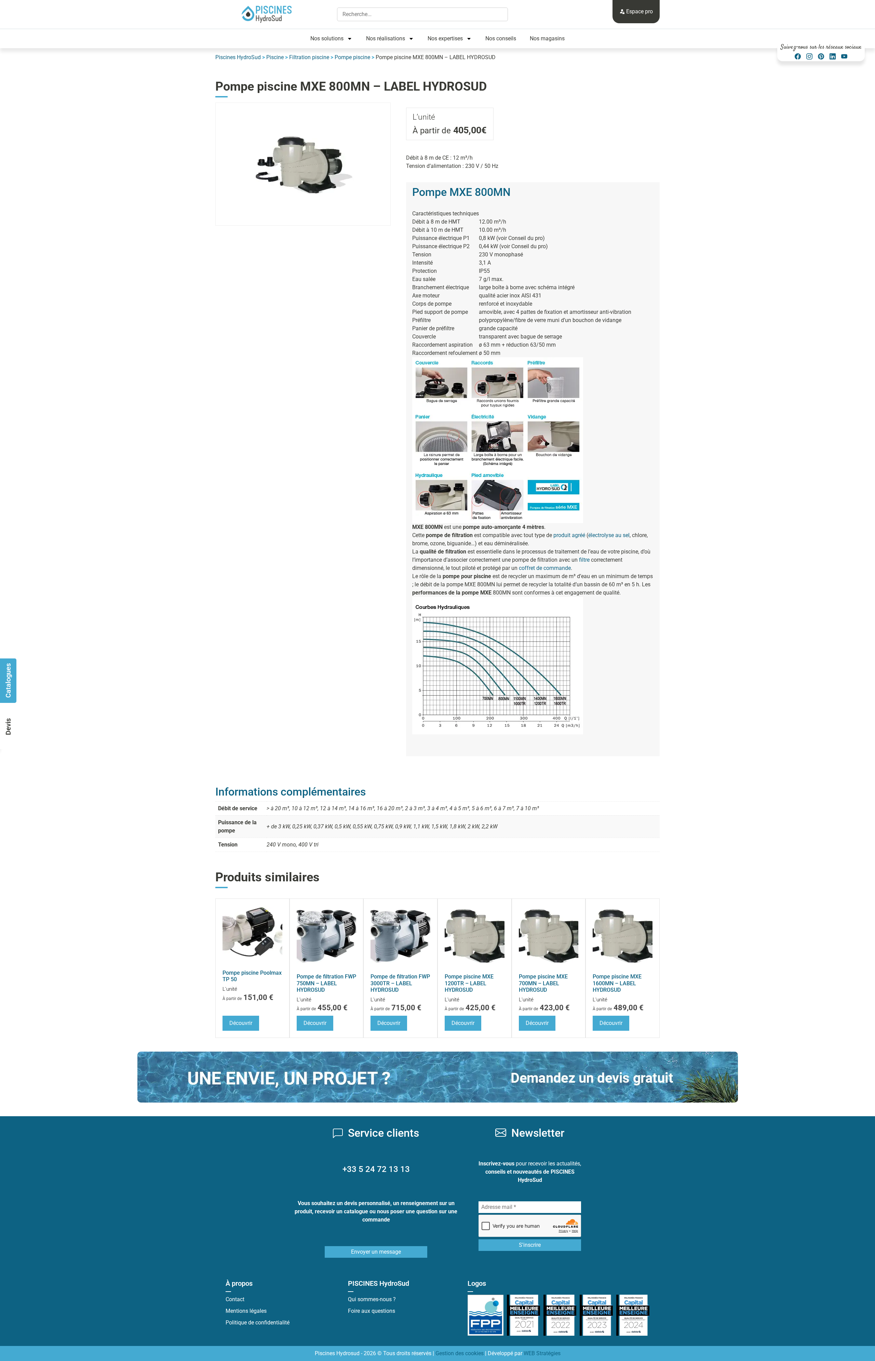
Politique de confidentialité (258, 1322)
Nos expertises (445, 38)
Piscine (275, 57)
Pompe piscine (352, 57)
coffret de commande (545, 568)
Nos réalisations (385, 38)
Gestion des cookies (459, 1353)
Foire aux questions (371, 1311)
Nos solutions (327, 38)
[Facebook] (798, 56)
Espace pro (639, 11)
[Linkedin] (833, 56)
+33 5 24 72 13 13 (376, 1169)
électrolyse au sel (609, 535)
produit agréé (569, 535)
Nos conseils (500, 38)
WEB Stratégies (542, 1353)
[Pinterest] (821, 56)
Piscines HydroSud (238, 57)
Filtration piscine (309, 57)
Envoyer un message (376, 1252)
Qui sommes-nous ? (372, 1299)
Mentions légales (246, 1311)
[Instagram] (809, 56)
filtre (584, 560)
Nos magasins (547, 38)
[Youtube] (844, 56)
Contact (235, 1299)
